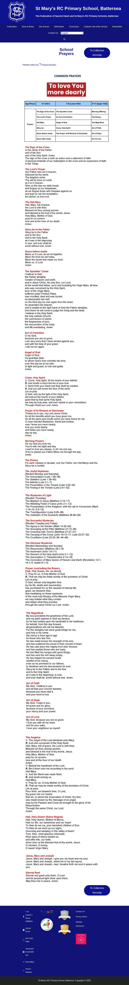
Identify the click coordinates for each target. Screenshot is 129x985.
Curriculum (74, 27)
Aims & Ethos (28, 27)
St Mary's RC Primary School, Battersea (78, 8)
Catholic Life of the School (95, 27)
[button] (64, 39)
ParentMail (29, 962)
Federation (12, 27)
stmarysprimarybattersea (29, 952)
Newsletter (117, 27)
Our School (44, 27)
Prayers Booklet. (49, 65)
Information (59, 27)
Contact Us (53, 33)
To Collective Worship (97, 52)
